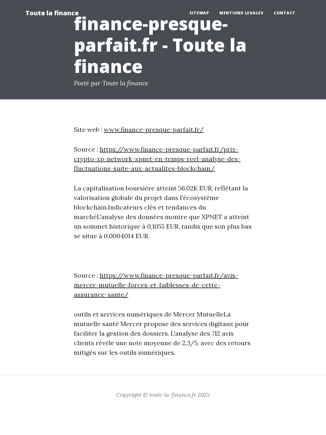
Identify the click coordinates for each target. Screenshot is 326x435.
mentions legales (241, 13)
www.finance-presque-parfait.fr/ (154, 129)
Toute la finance (52, 13)
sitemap (199, 13)
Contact (284, 13)
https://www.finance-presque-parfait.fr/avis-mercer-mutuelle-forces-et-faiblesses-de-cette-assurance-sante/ (156, 284)
